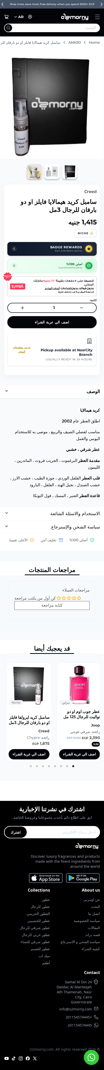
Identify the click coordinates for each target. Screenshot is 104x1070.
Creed (90, 191)
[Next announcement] (101, 4)
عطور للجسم (40, 948)
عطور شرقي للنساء (35, 941)
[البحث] (8, 28)
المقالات (94, 927)
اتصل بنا (94, 913)
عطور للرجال (40, 906)
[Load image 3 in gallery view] (34, 171)
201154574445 (80, 1025)
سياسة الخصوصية (87, 920)
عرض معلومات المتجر (22, 349)
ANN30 (74, 42)
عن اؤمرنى (91, 899)
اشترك (16, 832)
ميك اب (44, 955)
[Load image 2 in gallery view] (52, 171)
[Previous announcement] (2, 4)
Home (94, 42)
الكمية (93, 300)
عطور (46, 899)
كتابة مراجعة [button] (52, 605)
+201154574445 (79, 1017)
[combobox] (62, 28)
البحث (95, 906)
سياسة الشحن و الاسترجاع (80, 941)
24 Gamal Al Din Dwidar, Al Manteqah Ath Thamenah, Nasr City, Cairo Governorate (74, 992)
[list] (52, 708)
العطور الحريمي (38, 913)
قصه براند (92, 934)
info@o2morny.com (75, 1009)
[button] (97, 16)
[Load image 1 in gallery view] (69, 171)
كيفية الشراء (91, 948)
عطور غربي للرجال (36, 934)
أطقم (46, 962)
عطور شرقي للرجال (35, 927)
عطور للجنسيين (38, 920)
